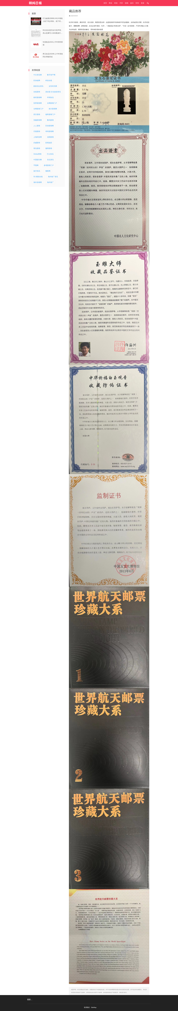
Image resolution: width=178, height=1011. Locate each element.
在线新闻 (36, 92)
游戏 (126, 3)
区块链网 (36, 80)
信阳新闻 (50, 137)
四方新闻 (36, 114)
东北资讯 (50, 160)
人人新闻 (36, 126)
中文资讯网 (37, 75)
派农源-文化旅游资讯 (53, 92)
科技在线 (48, 80)
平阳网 (35, 165)
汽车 (121, 3)
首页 (105, 3)
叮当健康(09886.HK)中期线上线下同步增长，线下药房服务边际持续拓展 (53, 20)
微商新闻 (48, 148)
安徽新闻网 (37, 120)
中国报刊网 (37, 160)
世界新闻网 (37, 103)
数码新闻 (50, 120)
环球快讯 (50, 97)
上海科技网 (37, 137)
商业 (110, 3)
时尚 (137, 3)
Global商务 (37, 154)
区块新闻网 (49, 126)
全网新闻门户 (52, 103)
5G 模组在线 (38, 177)
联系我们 (87, 1007)
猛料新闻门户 (50, 114)
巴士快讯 (50, 154)
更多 (142, 3)
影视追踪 (48, 143)
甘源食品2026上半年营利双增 (53, 43)
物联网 (47, 171)
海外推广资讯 (53, 177)
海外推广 (50, 182)
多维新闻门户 (49, 165)
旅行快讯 (36, 171)
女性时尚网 (53, 86)
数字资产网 (51, 75)
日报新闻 (36, 131)
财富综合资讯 (38, 86)
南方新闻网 (53, 109)
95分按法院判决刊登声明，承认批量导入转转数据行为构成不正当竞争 (53, 32)
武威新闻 (36, 143)
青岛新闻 (36, 148)
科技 (116, 3)
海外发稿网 (37, 182)
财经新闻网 (37, 97)
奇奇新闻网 (49, 131)
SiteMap (93, 1007)
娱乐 (132, 3)
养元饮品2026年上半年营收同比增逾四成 (53, 55)
